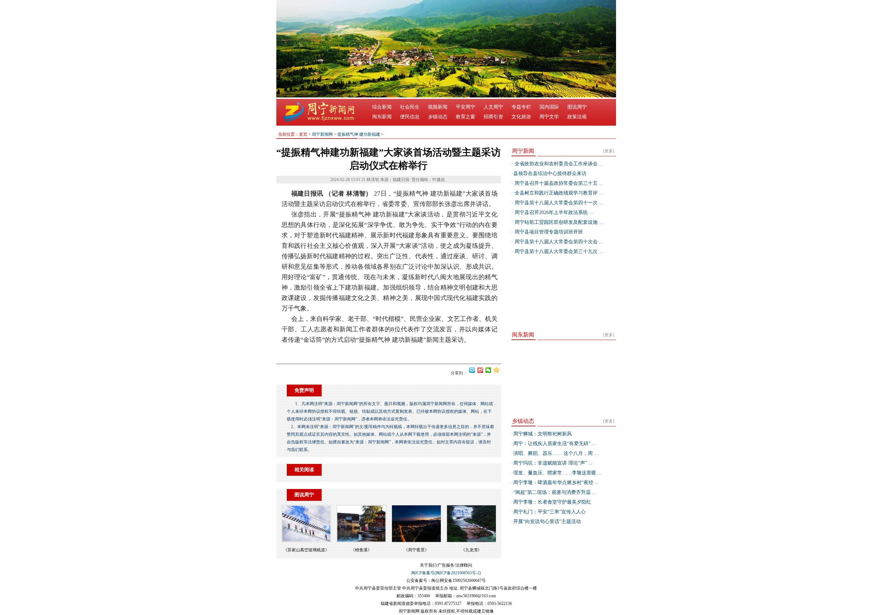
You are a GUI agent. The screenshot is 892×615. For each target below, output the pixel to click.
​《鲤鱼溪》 (361, 549)
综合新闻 (382, 107)
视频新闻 (437, 107)
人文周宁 (493, 107)
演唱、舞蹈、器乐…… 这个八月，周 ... (555, 453)
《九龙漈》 (471, 549)
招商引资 (493, 116)
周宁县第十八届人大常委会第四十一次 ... (558, 202)
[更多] (608, 151)
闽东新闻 (382, 116)
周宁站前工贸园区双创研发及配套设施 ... (558, 222)
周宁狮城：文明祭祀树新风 (542, 433)
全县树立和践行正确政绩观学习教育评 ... (558, 193)
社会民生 (410, 107)
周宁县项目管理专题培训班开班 (548, 232)
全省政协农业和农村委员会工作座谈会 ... (558, 163)
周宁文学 (549, 116)
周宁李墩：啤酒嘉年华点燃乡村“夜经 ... (556, 482)
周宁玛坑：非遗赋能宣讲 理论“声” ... (553, 463)
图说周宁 (577, 107)
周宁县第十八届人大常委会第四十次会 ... (558, 241)
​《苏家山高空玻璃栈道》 (306, 549)
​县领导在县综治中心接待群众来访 (549, 173)
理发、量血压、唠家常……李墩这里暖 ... (557, 472)
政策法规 (577, 116)
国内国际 (549, 107)
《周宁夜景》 (416, 549)
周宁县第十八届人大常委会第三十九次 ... (558, 251)
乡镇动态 (437, 116)
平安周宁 (465, 107)
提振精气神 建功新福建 (358, 134)
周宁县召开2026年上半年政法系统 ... (553, 212)
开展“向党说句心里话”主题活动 (547, 521)
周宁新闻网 (322, 134)
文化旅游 (521, 116)
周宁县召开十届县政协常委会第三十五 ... (558, 183)
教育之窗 (465, 116)
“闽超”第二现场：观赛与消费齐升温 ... (554, 492)
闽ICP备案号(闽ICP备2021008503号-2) (446, 572)
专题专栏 (521, 107)
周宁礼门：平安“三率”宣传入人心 (549, 511)
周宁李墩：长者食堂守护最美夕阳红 (552, 502)
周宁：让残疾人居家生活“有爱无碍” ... (554, 443)
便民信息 (410, 116)
